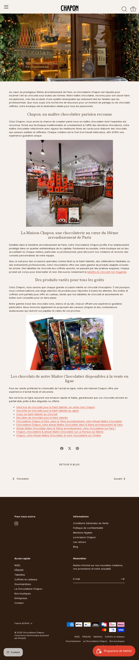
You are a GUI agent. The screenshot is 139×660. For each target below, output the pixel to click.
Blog (75, 546)
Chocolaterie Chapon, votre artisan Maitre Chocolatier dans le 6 (52, 424)
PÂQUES (19, 570)
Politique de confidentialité (88, 527)
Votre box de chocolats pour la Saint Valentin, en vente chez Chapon (55, 407)
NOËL (17, 565)
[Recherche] (124, 9)
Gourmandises (22, 584)
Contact (19, 602)
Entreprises (20, 598)
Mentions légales (82, 532)
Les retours (79, 542)
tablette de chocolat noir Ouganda (106, 271)
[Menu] (6, 7)
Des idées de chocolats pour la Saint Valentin (42, 417)
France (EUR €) (21, 623)
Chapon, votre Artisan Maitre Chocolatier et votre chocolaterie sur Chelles (58, 435)
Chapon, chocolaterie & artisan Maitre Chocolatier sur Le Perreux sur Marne (59, 431)
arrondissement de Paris (108, 424)
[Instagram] (16, 523)
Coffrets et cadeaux (25, 579)
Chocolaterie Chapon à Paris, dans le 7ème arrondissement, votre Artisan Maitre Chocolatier (69, 421)
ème (91, 424)
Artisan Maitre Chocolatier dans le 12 (37, 428)
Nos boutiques (22, 593)
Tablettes (19, 574)
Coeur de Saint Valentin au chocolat (36, 414)
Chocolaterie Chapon (33, 632)
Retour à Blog (69, 464)
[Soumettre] (123, 579)
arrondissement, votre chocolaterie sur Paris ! (89, 428)
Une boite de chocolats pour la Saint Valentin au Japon (47, 410)
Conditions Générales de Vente (91, 523)
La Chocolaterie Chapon (28, 588)
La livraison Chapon (84, 537)
